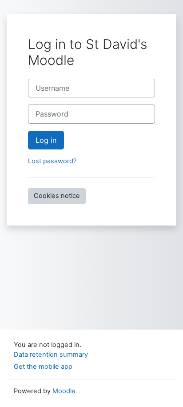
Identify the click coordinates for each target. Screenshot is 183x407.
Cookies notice (57, 196)
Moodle (64, 391)
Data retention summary (51, 355)
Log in (46, 140)
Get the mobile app (43, 367)
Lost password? (52, 161)
